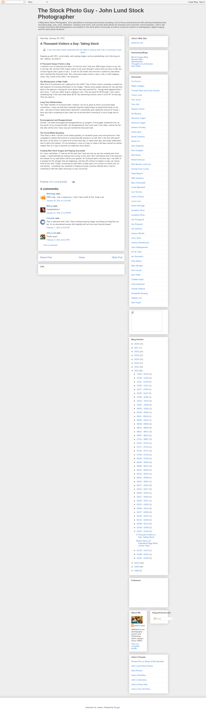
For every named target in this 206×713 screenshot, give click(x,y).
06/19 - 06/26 (143, 462)
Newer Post (46, 257)
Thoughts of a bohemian (142, 64)
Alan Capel (136, 302)
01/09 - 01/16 (143, 554)
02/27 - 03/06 (143, 512)
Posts (158, 619)
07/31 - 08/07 (143, 439)
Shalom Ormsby (138, 127)
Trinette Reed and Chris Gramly (145, 90)
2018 (136, 344)
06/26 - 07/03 (143, 458)
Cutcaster (51, 218)
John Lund (51, 233)
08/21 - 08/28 (143, 428)
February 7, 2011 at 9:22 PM (58, 228)
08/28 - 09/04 (143, 424)
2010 (136, 563)
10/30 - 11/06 (143, 397)
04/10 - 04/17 (143, 489)
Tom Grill (135, 104)
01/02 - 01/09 (143, 558)
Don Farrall (136, 270)
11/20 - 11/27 (143, 393)
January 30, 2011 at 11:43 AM (59, 201)
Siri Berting (136, 113)
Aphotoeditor (137, 61)
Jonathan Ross (138, 215)
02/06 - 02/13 (143, 524)
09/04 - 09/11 (143, 420)
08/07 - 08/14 (143, 435)
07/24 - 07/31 (143, 443)
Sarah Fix (135, 141)
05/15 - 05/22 (143, 474)
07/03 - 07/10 (143, 455)
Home (82, 257)
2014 (136, 359)
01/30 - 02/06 (143, 527)
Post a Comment (50, 245)
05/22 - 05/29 (143, 470)
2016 (136, 351)
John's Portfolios (138, 675)
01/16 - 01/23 (143, 550)
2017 (136, 348)
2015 (136, 355)
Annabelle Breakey (139, 293)
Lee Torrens (136, 192)
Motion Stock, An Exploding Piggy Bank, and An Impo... (147, 543)
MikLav (50, 206)
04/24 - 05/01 (143, 481)
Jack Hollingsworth (139, 247)
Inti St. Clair (136, 252)
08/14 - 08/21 (143, 431)
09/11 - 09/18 (143, 416)
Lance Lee (136, 201)
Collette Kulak (137, 279)
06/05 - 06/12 (143, 466)
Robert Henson (138, 160)
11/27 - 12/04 (143, 389)
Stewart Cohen (137, 109)
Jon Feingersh (137, 219)
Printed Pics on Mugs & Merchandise (147, 661)
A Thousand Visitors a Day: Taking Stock (69, 43)
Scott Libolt (136, 132)
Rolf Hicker (136, 155)
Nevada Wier (137, 59)
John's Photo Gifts (139, 684)
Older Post (117, 257)
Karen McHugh (138, 205)
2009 (136, 567)
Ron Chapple (137, 150)
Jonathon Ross (138, 210)
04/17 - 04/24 (143, 485)
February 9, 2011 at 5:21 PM (58, 240)
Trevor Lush (136, 95)
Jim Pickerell (136, 224)
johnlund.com (137, 43)
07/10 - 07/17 (143, 451)
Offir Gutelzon (137, 178)
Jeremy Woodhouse (140, 242)
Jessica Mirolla (137, 233)
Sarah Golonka (138, 136)
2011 (136, 371)
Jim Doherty (136, 229)
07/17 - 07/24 (143, 447)
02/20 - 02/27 (143, 516)
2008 (136, 571)
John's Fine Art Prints (140, 689)
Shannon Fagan (138, 118)
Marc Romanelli (138, 183)
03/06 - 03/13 (143, 508)
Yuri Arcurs (136, 81)
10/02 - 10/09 (143, 405)
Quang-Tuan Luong (140, 169)
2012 (136, 367)
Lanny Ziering (137, 196)
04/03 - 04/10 (143, 493)
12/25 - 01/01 (143, 374)
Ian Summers (137, 256)
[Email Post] (73, 182)
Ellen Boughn (137, 266)
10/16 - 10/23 (143, 401)
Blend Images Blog (139, 57)
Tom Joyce (136, 100)
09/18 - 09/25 (143, 412)
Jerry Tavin (136, 238)
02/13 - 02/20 (143, 520)
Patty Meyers (137, 173)
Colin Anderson (138, 284)
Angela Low (136, 298)
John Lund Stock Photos (142, 666)
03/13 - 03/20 (143, 504)
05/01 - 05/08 (143, 477)
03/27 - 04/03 (143, 497)
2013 (136, 363)
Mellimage (51, 194)
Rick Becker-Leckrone (141, 164)
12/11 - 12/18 (143, 382)
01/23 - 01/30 (143, 531)
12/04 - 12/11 (143, 385)
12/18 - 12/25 (143, 378)
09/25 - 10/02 (143, 408)
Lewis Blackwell (138, 187)
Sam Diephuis (137, 146)
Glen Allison (136, 261)
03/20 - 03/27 (143, 501)
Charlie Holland (138, 289)
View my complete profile (135, 646)
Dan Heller (136, 66)
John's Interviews (139, 680)
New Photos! (137, 670)
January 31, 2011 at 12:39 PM (59, 213)
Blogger (117, 707)
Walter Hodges (137, 86)
